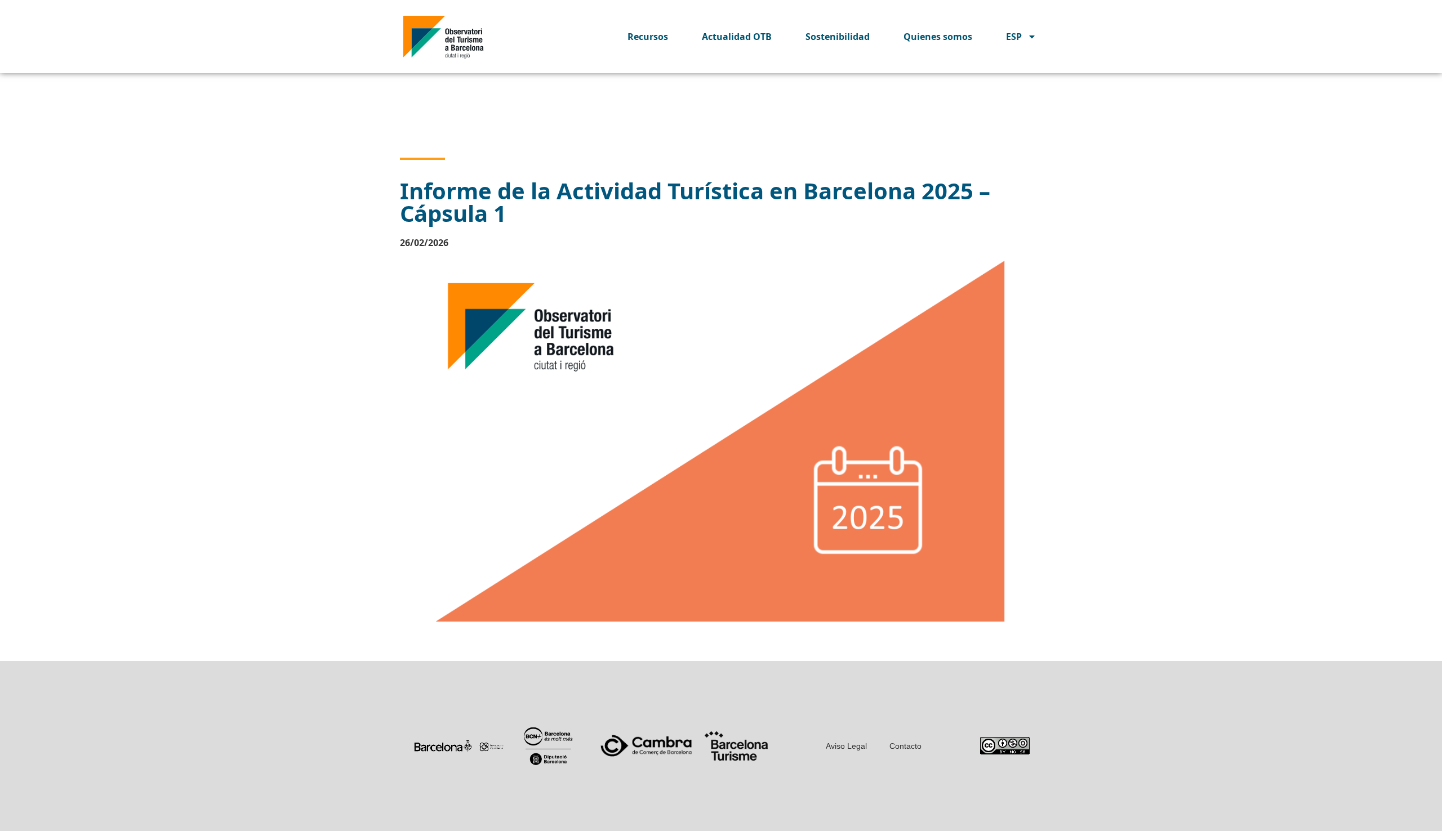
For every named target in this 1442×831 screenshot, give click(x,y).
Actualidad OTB (737, 36)
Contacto (905, 745)
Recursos (647, 36)
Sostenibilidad (837, 36)
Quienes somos (938, 36)
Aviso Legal (846, 745)
